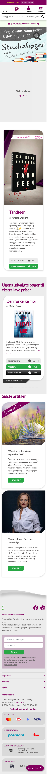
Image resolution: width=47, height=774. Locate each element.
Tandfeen (17, 212)
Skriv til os (19, 702)
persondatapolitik (10, 665)
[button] (21, 60)
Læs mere (16, 480)
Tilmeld (14, 652)
